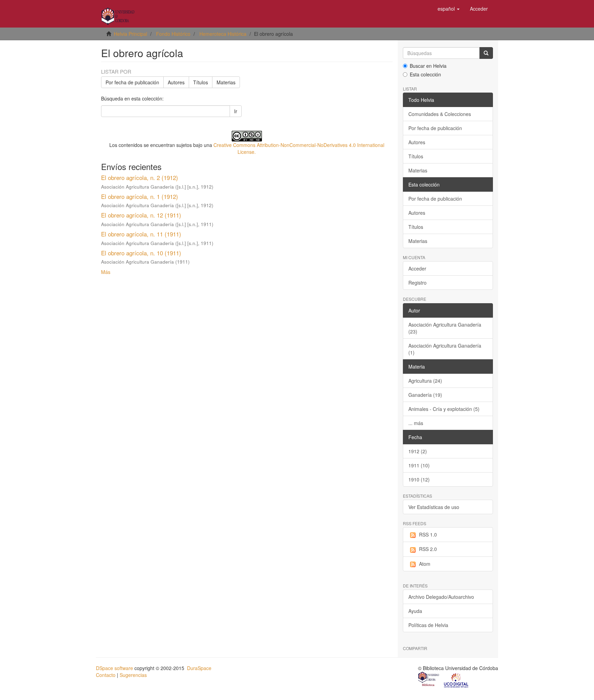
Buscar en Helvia (428, 65)
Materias (226, 82)
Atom (424, 563)
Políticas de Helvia (428, 625)
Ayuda (415, 610)
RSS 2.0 (428, 548)
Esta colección (425, 74)
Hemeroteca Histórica (222, 33)
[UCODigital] (456, 679)
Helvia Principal (130, 33)
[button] (448, 8)
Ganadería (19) (425, 394)
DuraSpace (199, 668)
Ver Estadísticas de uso (433, 506)
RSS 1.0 (428, 534)
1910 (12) (419, 479)
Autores (176, 82)
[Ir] (486, 53)
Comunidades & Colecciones (439, 113)
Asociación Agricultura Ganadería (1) (444, 349)
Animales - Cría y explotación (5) (444, 408)
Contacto (106, 674)
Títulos (200, 82)
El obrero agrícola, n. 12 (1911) (141, 215)
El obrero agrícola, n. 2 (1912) (139, 177)
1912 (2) (417, 451)
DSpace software (114, 668)
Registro (417, 282)
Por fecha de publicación (132, 82)
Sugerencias (133, 674)
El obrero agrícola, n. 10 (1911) (141, 252)
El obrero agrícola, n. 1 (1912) (139, 196)
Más (105, 271)
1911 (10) (419, 465)
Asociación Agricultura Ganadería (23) (444, 328)
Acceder (417, 268)
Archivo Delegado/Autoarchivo (441, 596)
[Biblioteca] (429, 679)
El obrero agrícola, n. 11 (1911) (141, 234)
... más (415, 423)
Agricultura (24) (425, 380)
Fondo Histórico (173, 33)
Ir (235, 111)
